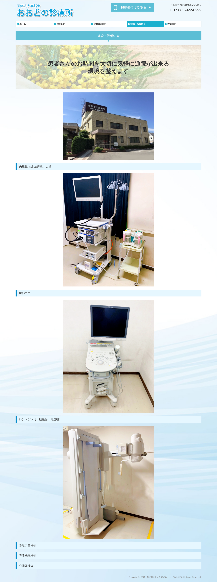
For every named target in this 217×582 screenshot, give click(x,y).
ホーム (23, 24)
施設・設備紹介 (138, 24)
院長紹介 (61, 24)
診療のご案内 (100, 24)
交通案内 (172, 24)
